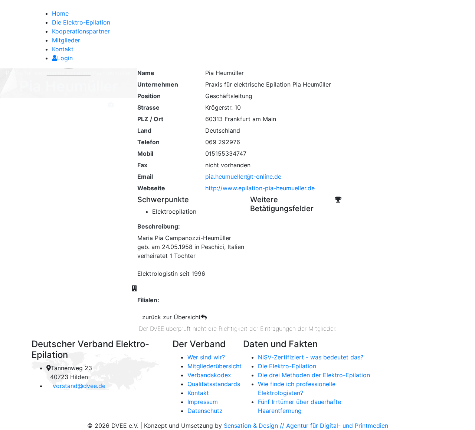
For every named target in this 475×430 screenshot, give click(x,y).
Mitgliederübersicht (214, 366)
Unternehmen (157, 84)
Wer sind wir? (206, 357)
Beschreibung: (158, 226)
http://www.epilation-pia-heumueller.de (260, 188)
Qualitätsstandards (213, 384)
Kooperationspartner (81, 31)
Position (149, 96)
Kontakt (62, 49)
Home (60, 13)
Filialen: (148, 300)
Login (65, 58)
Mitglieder (66, 40)
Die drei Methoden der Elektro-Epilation (314, 375)
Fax (142, 165)
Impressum (202, 401)
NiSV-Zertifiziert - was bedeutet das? (310, 357)
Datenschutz (205, 410)
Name (145, 73)
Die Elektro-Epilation (81, 22)
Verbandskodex (209, 375)
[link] (32, 4)
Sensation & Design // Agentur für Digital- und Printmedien (306, 425)
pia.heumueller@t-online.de (243, 176)
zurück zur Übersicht (171, 317)
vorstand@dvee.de (79, 385)
